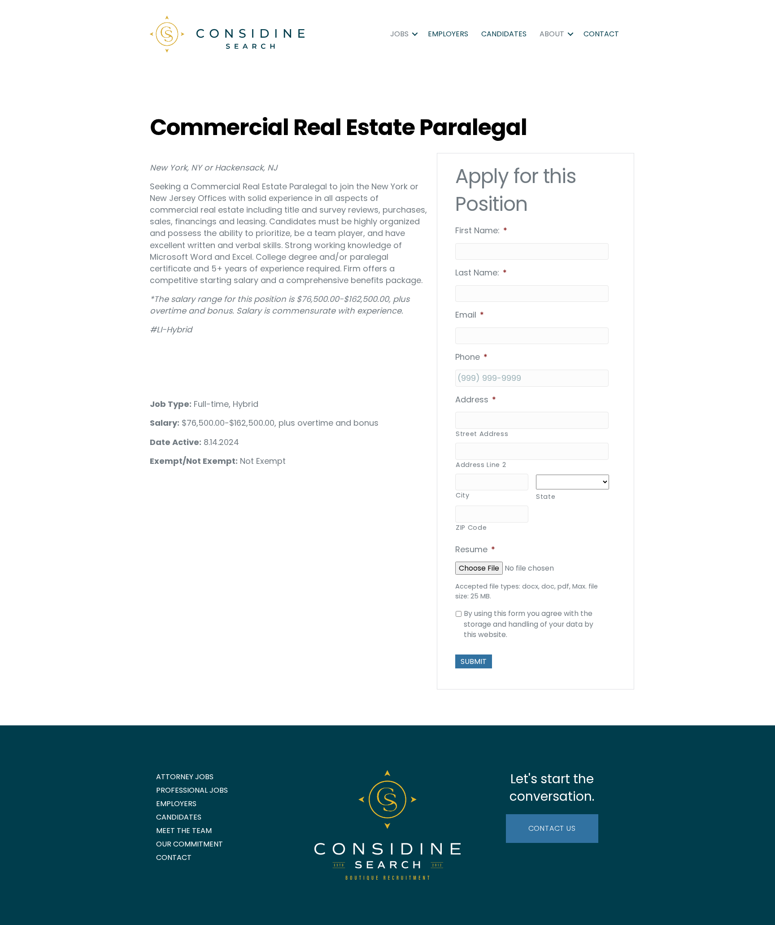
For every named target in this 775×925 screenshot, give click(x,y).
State (545, 496)
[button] (415, 34)
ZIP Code (471, 527)
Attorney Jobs (184, 777)
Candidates (504, 34)
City (463, 495)
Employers (448, 34)
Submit (474, 661)
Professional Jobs (192, 790)
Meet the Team (184, 830)
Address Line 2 (481, 464)
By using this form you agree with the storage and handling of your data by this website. (528, 624)
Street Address (482, 433)
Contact (601, 34)
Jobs (399, 34)
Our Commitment (189, 844)
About (552, 34)
